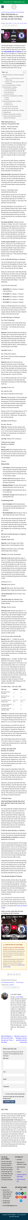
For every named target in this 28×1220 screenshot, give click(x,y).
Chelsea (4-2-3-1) (9, 104)
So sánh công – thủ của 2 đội (10, 108)
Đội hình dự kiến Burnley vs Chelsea (12, 101)
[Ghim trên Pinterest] (17, 974)
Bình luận (6, 1058)
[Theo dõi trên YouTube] (22, 1197)
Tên (4, 1072)
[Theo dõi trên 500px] (21, 1200)
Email (5, 1079)
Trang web (6, 1086)
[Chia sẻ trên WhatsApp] (8, 974)
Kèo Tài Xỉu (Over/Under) (11, 90)
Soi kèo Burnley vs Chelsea (10, 87)
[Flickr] (25, 1197)
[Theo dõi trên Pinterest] (16, 1197)
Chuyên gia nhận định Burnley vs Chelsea (13, 110)
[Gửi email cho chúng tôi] (22, 1193)
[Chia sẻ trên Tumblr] (19, 974)
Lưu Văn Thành (23, 23)
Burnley (7, 97)
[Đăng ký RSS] (19, 1197)
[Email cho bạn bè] (14, 974)
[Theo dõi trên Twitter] (19, 1193)
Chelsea (7, 99)
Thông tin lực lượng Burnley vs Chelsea (13, 96)
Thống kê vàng (6, 112)
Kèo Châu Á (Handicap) (11, 88)
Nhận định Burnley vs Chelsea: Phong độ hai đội (13, 75)
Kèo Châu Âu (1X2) (10, 92)
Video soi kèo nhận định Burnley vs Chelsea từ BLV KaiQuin (13, 117)
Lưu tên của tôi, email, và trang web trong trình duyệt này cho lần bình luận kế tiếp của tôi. (14, 1096)
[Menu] (2, 6)
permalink (11, 984)
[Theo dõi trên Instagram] (16, 1193)
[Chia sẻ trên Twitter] (11, 974)
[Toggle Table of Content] (23, 72)
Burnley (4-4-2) (9, 103)
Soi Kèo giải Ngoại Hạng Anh (8, 12)
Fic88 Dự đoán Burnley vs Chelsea (12, 114)
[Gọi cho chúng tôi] (25, 1193)
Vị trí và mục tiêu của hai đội (10, 106)
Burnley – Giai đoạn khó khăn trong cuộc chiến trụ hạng (15, 79)
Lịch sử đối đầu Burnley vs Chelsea (12, 85)
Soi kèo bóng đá (20, 12)
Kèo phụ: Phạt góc (10, 94)
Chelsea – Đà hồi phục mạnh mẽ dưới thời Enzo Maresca (15, 82)
